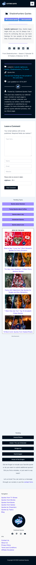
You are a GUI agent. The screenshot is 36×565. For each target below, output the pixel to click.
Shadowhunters (15, 69)
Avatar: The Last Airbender (18, 443)
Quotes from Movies (8, 500)
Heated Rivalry (18, 437)
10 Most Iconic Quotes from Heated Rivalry (18, 332)
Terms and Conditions (9, 547)
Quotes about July (18, 214)
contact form (28, 482)
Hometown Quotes (18, 219)
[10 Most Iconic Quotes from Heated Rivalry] (18, 322)
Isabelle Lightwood (20, 67)
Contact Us (5, 540)
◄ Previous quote (12, 19)
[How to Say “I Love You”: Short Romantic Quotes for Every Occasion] (18, 239)
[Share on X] (14, 48)
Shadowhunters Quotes (20, 13)
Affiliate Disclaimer (7, 550)
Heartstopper (18, 454)
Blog (2, 512)
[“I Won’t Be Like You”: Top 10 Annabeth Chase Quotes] (18, 301)
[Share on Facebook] (9, 48)
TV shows (25, 69)
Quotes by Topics (7, 510)
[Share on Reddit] (23, 48)
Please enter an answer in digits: (13, 177)
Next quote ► (26, 19)
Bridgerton (18, 448)
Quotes (6, 69)
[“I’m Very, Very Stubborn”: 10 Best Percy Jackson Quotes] (18, 260)
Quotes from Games (8, 505)
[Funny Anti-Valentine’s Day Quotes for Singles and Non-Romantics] (18, 281)
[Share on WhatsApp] (28, 48)
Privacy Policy (6, 545)
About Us (4, 543)
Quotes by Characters (8, 507)
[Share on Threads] (19, 48)
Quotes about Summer (18, 204)
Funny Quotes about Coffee (18, 209)
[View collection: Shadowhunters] (7, 14)
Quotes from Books (8, 502)
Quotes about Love (18, 225)
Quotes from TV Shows (9, 497)
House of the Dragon (18, 459)
